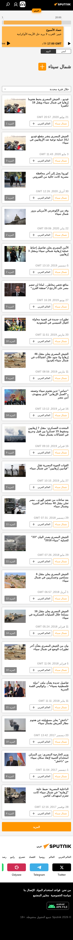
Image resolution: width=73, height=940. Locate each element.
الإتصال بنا (29, 890)
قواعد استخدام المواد (48, 890)
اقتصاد (32, 857)
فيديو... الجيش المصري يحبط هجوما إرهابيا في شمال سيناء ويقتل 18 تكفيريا (48, 102)
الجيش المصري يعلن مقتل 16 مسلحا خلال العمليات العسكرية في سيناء (49, 614)
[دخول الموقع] (16, 4)
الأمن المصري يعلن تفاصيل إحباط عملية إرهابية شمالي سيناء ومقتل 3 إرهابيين (48, 251)
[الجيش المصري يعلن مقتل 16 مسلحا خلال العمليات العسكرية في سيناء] (15, 616)
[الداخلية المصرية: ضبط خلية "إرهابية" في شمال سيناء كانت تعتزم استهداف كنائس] (15, 795)
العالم (52, 857)
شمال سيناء (59, 66)
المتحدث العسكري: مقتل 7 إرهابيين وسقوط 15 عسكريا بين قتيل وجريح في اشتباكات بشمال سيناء (48, 431)
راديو (12, 857)
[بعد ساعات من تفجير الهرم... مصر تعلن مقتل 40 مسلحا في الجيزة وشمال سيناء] (15, 506)
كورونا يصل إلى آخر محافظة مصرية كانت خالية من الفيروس (51, 175)
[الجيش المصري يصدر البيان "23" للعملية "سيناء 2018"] (15, 543)
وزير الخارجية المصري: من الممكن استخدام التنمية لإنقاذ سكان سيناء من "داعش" (49, 758)
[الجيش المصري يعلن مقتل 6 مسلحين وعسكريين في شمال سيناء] (15, 580)
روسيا (42, 857)
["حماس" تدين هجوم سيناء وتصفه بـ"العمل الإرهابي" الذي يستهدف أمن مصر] (15, 397)
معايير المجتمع (41, 895)
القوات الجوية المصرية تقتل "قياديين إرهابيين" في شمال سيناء (49, 467)
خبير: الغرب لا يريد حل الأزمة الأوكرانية (39, 34)
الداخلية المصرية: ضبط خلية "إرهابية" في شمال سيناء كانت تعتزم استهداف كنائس (51, 792)
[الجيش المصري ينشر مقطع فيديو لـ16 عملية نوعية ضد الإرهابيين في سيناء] (15, 142)
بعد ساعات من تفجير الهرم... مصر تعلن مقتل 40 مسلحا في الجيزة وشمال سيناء (49, 503)
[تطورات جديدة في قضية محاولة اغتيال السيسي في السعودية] (15, 324)
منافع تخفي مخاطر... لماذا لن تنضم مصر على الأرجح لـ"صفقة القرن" (49, 286)
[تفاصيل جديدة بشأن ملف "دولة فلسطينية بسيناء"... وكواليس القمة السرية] (15, 689)
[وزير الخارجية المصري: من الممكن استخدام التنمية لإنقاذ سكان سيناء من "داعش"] (15, 759)
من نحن (66, 890)
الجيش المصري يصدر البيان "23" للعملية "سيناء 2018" (50, 538)
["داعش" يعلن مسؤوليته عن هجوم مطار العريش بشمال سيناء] (15, 725)
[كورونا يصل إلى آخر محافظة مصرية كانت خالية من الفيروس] (15, 180)
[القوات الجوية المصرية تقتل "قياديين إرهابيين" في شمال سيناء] (15, 470)
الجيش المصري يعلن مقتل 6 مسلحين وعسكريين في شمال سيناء (51, 577)
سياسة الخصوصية (61, 895)
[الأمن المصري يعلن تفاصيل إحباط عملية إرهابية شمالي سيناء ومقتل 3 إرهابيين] (15, 254)
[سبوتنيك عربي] (63, 5)
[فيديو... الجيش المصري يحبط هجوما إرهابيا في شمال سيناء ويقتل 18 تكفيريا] (15, 105)
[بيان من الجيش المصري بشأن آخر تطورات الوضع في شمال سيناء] (15, 652)
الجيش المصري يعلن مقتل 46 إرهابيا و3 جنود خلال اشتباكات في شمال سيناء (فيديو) (50, 357)
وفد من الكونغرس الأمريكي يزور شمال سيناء (50, 212)
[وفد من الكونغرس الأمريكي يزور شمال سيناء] (15, 217)
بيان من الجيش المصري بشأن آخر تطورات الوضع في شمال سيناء (49, 647)
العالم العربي (44, 123)
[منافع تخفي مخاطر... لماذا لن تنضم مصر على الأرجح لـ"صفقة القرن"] (15, 289)
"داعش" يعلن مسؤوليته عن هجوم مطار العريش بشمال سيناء (49, 721)
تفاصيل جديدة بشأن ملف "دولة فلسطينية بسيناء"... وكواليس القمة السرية (49, 686)
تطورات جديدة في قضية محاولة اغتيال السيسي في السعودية (50, 321)
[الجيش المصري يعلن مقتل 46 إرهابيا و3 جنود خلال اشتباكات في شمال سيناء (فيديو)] (15, 360)
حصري (22, 857)
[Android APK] (58, 906)
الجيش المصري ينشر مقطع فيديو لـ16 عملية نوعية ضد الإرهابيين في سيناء (49, 139)
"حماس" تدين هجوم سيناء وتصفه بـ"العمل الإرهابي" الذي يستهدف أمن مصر (50, 394)
